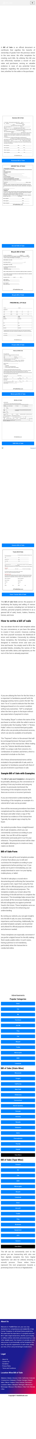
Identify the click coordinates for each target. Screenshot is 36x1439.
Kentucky (28, 1382)
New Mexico (18, 1387)
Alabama (3, 1378)
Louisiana (4, 1384)
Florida (19, 1380)
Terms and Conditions (9, 1368)
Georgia (24, 1380)
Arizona (15, 1378)
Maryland (15, 1384)
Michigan (21, 1384)
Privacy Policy (6, 1366)
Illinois (7, 1382)
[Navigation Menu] (32, 2)
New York (26, 1387)
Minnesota (29, 1384)
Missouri (11, 1387)
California (25, 1378)
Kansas (22, 1382)
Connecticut (5, 1380)
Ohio (3, 1389)
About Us (5, 1359)
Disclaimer (5, 1364)
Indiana (12, 1382)
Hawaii (30, 1380)
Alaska (9, 1378)
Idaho (2, 1382)
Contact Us (5, 1361)
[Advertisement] (18, 24)
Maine (9, 1384)
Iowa (17, 1382)
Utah (19, 1378)
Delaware (13, 1380)
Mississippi (4, 1387)
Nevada (32, 1387)
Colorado (32, 1378)
